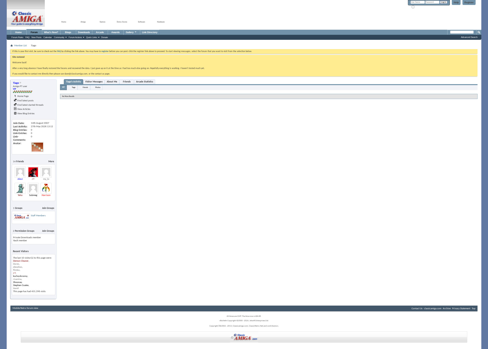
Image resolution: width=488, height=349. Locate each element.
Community (59, 37)
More (51, 161)
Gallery (130, 32)
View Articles (23, 109)
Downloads (84, 32)
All (63, 87)
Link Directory (149, 32)
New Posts (36, 37)
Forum (34, 32)
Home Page (23, 96)
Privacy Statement (461, 308)
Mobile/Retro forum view (25, 308)
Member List (20, 45)
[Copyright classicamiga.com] (244, 337)
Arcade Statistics (144, 82)
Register (469, 2)
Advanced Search (469, 37)
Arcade (100, 32)
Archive (447, 308)
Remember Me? (421, 7)
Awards (115, 32)
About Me (112, 82)
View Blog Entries (26, 113)
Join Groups (48, 208)
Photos (97, 87)
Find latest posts (25, 100)
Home (18, 32)
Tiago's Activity (73, 82)
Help (456, 2)
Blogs (68, 32)
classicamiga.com (432, 308)
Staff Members (38, 215)
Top (473, 308)
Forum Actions (75, 37)
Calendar (47, 37)
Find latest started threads (30, 105)
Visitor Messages (94, 82)
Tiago (73, 87)
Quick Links (91, 37)
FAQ (27, 37)
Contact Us (417, 308)
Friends (127, 82)
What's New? (51, 32)
